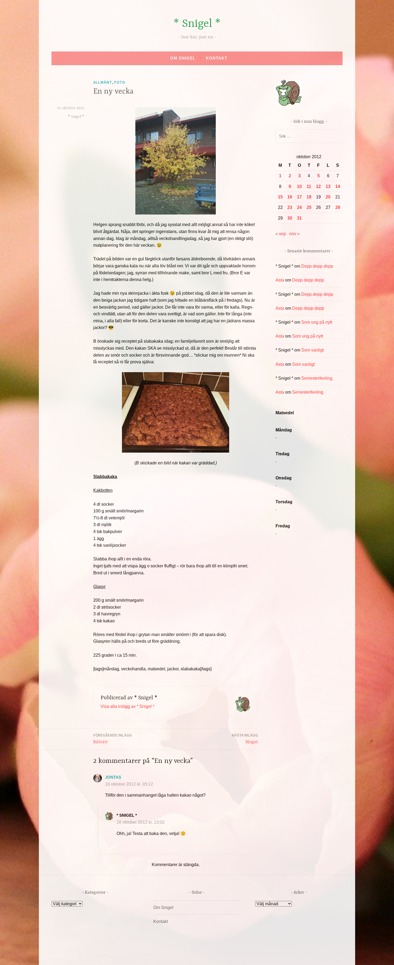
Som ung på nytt (316, 322)
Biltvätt (112, 739)
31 (299, 218)
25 (309, 207)
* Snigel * (197, 24)
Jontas (113, 777)
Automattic (247, 955)
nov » (294, 233)
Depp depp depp (317, 266)
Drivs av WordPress (157, 955)
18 (309, 197)
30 (289, 218)
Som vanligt (312, 350)
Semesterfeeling (316, 378)
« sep (281, 233)
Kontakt (216, 58)
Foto (119, 82)
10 (299, 186)
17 (299, 197)
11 (309, 186)
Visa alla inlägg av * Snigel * (127, 706)
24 (299, 207)
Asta (280, 280)
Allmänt (102, 82)
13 (328, 186)
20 (328, 197)
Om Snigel (182, 58)
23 (289, 207)
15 (280, 197)
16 (289, 197)
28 (337, 207)
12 (318, 186)
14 (337, 186)
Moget (245, 739)
